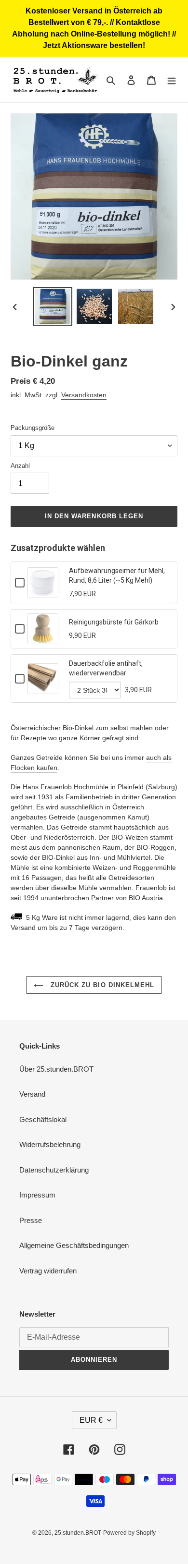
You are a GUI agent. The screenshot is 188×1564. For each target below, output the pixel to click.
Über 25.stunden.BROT (56, 1069)
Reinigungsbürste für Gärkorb (114, 622)
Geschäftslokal (43, 1119)
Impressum (37, 1195)
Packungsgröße (32, 427)
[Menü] (171, 79)
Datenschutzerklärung (54, 1170)
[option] (53, 306)
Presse (30, 1220)
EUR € (91, 1420)
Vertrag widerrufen (48, 1271)
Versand (32, 1094)
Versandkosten (84, 395)
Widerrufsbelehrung (50, 1144)
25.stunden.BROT (77, 1532)
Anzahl (20, 465)
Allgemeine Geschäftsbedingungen (74, 1245)
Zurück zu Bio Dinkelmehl (101, 985)
